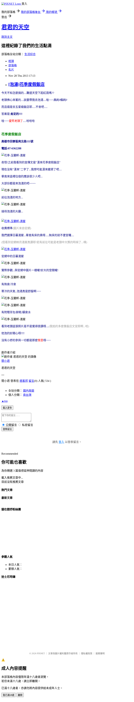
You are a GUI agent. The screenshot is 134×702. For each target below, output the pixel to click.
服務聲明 (100, 653)
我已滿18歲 (8, 695)
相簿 (11, 61)
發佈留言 (7, 429)
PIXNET (41, 653)
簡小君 (5, 360)
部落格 (12, 65)
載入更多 (7, 407)
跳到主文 (7, 36)
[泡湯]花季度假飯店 (26, 84)
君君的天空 (15, 27)
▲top (4, 400)
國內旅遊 (28, 390)
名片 (11, 69)
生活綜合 (30, 54)
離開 (20, 695)
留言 (31, 380)
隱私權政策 (86, 653)
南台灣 (27, 394)
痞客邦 (24, 380)
